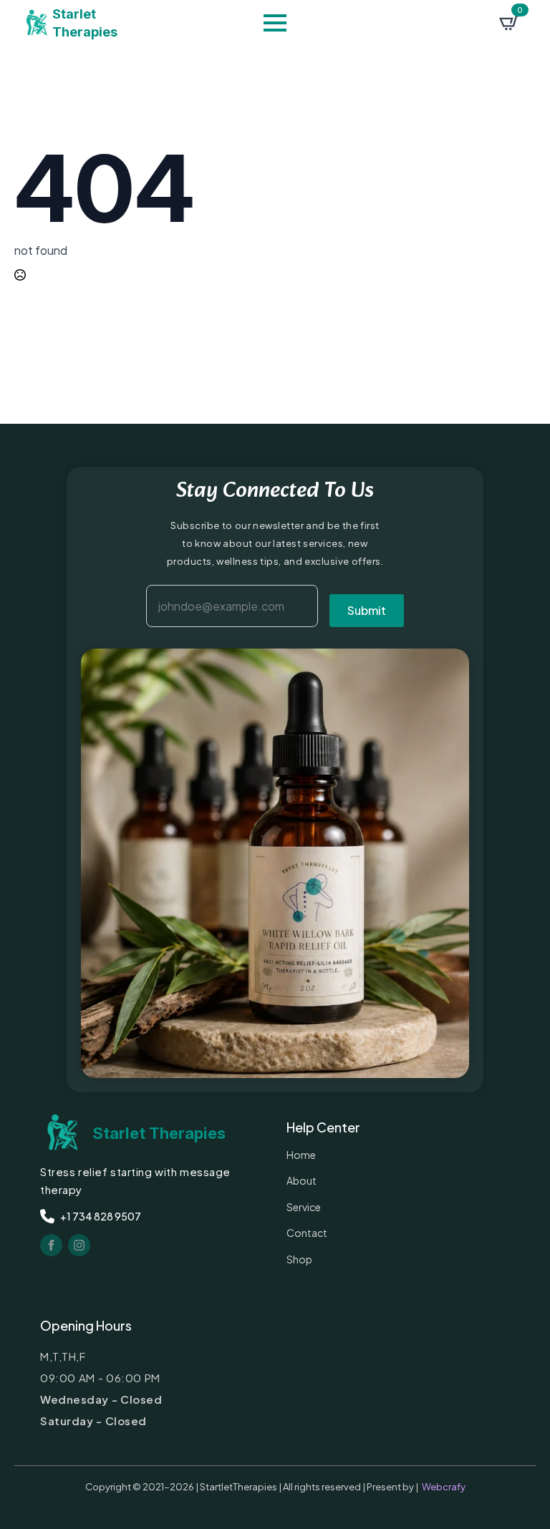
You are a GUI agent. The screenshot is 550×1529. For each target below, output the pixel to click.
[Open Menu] (275, 22)
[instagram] (79, 1245)
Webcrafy (443, 1486)
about (301, 1180)
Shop (299, 1259)
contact (306, 1232)
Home (301, 1154)
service (303, 1206)
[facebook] (51, 1245)
